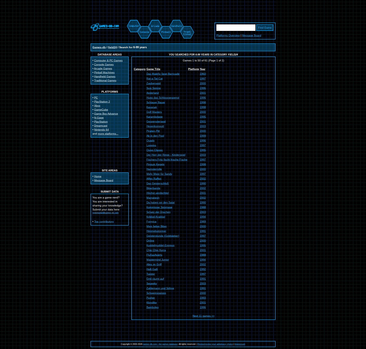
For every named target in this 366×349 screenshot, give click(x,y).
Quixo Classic (154, 150)
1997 (203, 78)
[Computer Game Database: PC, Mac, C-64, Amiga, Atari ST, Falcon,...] (133, 21)
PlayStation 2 (102, 101)
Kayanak (151, 107)
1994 (203, 216)
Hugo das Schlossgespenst (162, 97)
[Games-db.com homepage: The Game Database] (105, 30)
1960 (203, 73)
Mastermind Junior (157, 259)
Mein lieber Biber (156, 226)
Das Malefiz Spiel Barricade (163, 73)
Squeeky (151, 283)
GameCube (101, 109)
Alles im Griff (154, 264)
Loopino (151, 145)
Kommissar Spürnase (159, 207)
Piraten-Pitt (153, 130)
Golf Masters (154, 111)
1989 (203, 221)
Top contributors (104, 221)
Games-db (99, 47)
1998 (203, 102)
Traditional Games (105, 80)
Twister (150, 273)
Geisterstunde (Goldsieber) (162, 235)
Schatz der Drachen (158, 211)
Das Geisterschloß (157, 183)
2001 (203, 92)
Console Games (104, 64)
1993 (203, 297)
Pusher (150, 297)
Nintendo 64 (101, 129)
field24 (112, 47)
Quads (150, 140)
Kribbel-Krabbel (155, 216)
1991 (203, 231)
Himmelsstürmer (156, 231)
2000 (203, 83)
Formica (151, 221)
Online (150, 240)
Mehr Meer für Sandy (159, 173)
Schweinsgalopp (156, 292)
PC (96, 97)
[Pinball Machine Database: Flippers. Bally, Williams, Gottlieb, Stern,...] (165, 21)
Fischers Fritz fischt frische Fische (166, 159)
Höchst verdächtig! (157, 192)
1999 (203, 135)
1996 (203, 88)
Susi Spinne (153, 88)
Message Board (251, 35)
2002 (203, 178)
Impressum (240, 344)
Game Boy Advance (106, 113)
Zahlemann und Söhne (160, 288)
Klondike (151, 302)
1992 (203, 269)
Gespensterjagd (156, 121)
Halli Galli (152, 269)
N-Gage (99, 117)
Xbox (97, 105)
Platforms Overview (228, 35)
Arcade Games (103, 68)
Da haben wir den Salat (160, 202)
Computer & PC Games (108, 60)
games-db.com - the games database (160, 344)
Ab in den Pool (155, 135)
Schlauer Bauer (155, 102)
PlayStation (101, 121)
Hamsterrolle (154, 169)
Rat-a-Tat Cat (154, 78)
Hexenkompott (155, 126)
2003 (203, 126)
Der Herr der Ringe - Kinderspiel (165, 154)
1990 (203, 183)
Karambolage (154, 116)
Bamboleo (152, 307)
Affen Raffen (153, 178)
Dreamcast (100, 125)
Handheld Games (104, 76)
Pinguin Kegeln (155, 164)
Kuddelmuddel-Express (160, 245)
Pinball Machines (104, 72)
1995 (203, 116)
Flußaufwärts (154, 254)
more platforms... (108, 133)
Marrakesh (152, 197)
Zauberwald (153, 83)
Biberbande (153, 188)
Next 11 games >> (203, 315)
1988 (203, 207)
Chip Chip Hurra (156, 250)
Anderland (152, 92)
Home (97, 176)
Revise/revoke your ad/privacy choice (215, 344)
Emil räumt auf (155, 278)
